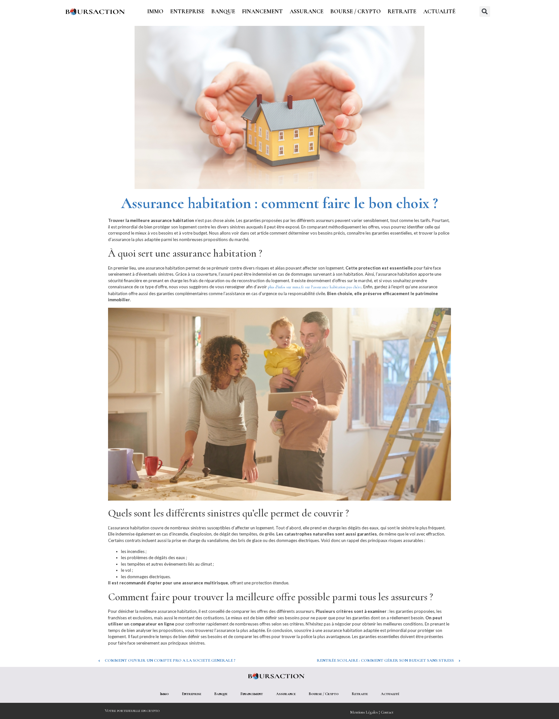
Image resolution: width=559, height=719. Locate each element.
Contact (387, 712)
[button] (484, 11)
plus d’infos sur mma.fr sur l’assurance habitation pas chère (314, 287)
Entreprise (187, 11)
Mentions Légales (364, 712)
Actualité (439, 11)
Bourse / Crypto (355, 11)
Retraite (402, 11)
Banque (223, 11)
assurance (306, 11)
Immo (155, 11)
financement (262, 11)
